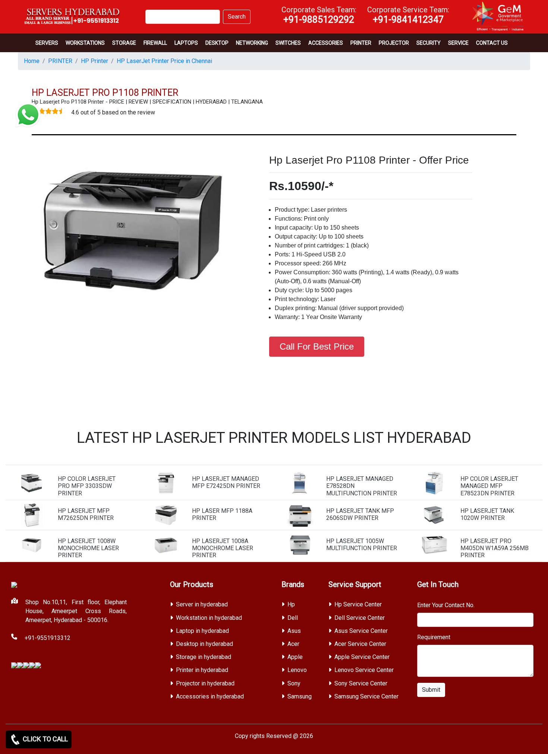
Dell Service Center (359, 617)
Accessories (325, 43)
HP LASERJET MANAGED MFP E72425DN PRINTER (226, 482)
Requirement (433, 637)
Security (428, 43)
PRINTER (360, 43)
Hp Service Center (358, 604)
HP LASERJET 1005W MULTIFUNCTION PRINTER (361, 544)
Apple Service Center (362, 656)
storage (124, 43)
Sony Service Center (360, 683)
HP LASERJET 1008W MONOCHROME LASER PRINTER (88, 548)
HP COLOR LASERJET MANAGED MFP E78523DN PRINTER (489, 485)
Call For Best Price (317, 346)
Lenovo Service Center (364, 669)
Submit (431, 689)
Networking (252, 43)
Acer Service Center (360, 643)
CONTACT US (492, 43)
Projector (394, 43)
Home (32, 60)
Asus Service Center (361, 630)
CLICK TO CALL (44, 739)
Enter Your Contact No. (446, 605)
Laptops (186, 43)
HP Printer (94, 60)
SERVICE (458, 43)
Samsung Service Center (366, 696)
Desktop (217, 43)
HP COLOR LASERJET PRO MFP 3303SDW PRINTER (87, 485)
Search (237, 16)
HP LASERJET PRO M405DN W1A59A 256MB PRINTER (494, 548)
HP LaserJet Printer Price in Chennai (164, 60)
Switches (288, 43)
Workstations (85, 43)
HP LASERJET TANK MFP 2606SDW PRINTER (360, 514)
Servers (46, 43)
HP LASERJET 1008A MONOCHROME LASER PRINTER (222, 548)
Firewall (155, 43)
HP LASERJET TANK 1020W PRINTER (487, 514)
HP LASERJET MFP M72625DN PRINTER (86, 514)
